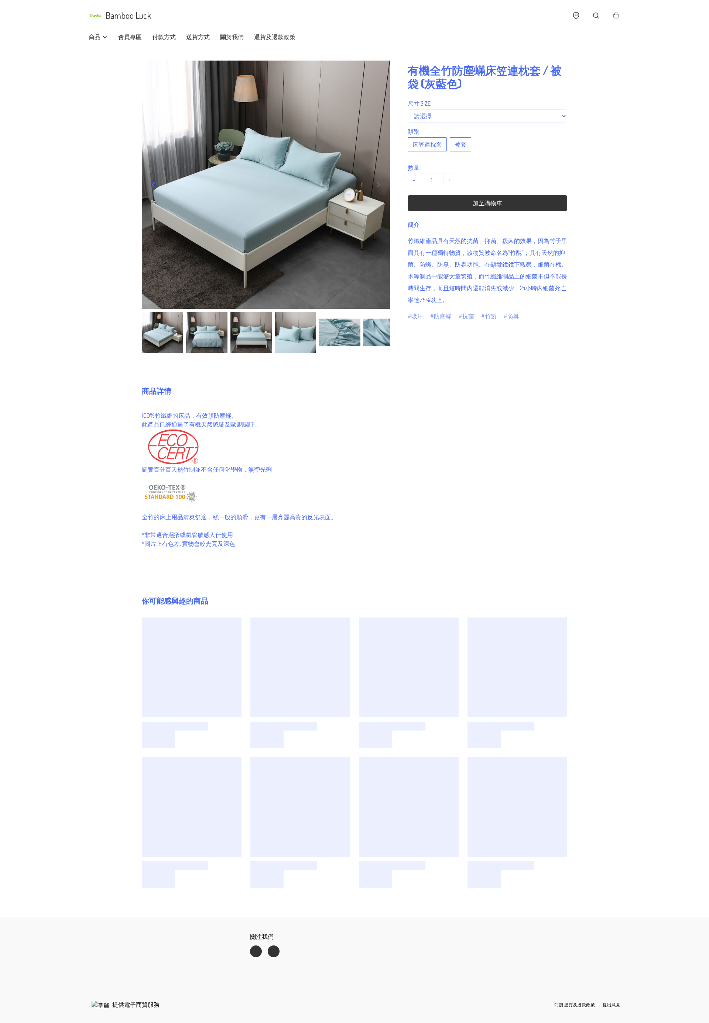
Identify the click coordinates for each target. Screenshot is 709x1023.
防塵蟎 (443, 316)
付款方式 (164, 37)
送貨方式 (198, 37)
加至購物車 (487, 203)
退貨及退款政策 (274, 37)
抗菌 (468, 316)
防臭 (513, 316)
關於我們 (232, 37)
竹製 (491, 316)
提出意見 (611, 1004)
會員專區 (130, 37)
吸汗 (417, 316)
